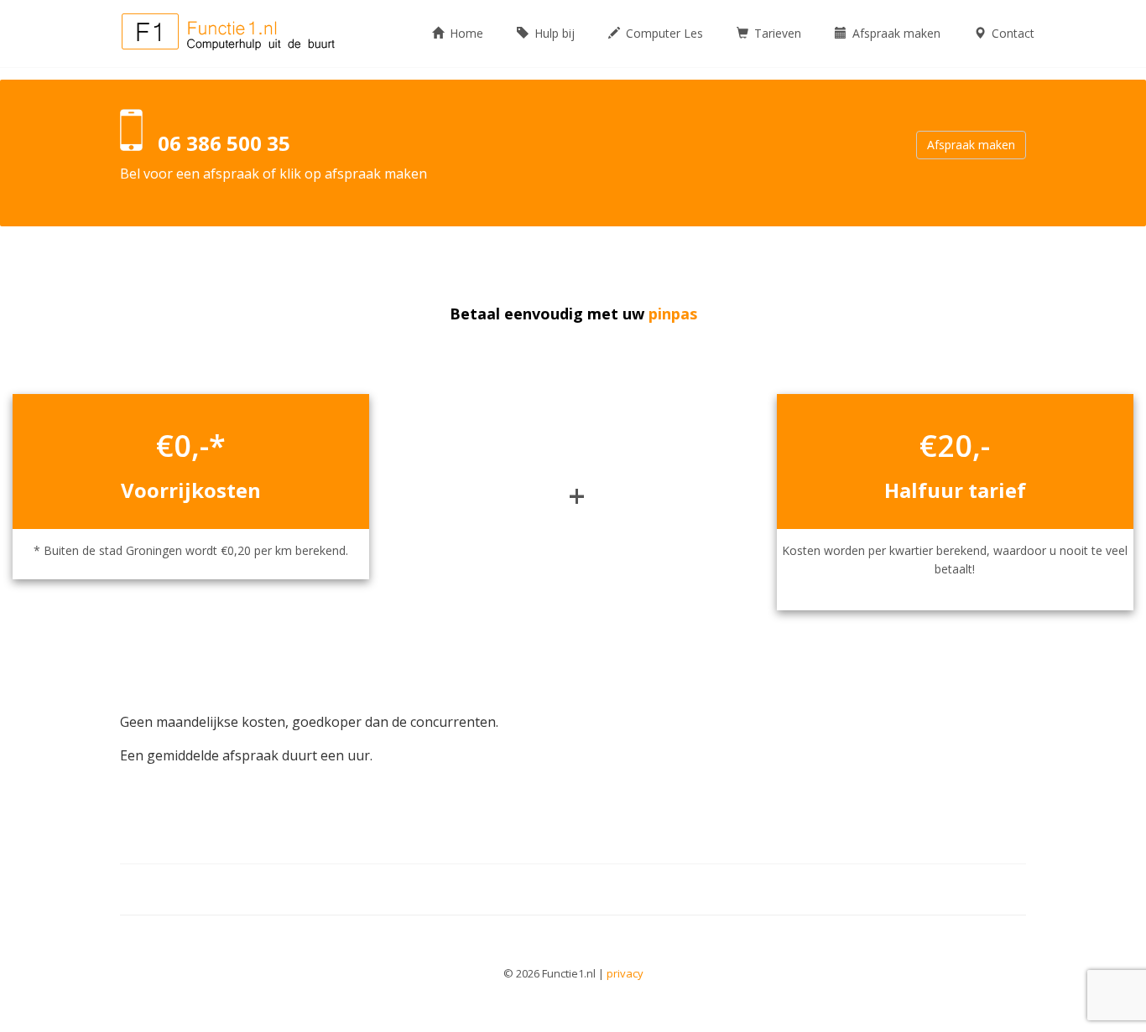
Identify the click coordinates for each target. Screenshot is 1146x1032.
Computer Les (662, 33)
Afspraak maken (894, 33)
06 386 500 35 (224, 143)
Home (464, 33)
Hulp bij (553, 33)
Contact (1011, 33)
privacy (625, 973)
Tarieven (776, 33)
